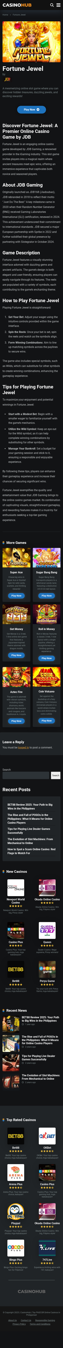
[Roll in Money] (47, 623)
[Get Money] (16, 623)
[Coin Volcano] (47, 685)
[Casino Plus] (15, 938)
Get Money (16, 629)
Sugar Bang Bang (46, 572)
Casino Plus (16, 942)
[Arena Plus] (15, 1180)
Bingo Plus (15, 1259)
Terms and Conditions (40, 1324)
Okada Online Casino (47, 899)
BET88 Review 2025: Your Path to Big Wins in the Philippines (30, 806)
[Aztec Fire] (16, 686)
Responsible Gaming (45, 1320)
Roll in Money (46, 629)
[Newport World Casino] (15, 895)
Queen (47, 942)
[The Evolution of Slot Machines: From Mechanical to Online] (11, 1089)
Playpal (15, 1223)
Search (7, 769)
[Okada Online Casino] (47, 895)
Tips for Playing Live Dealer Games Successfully (29, 830)
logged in (23, 747)
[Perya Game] (47, 976)
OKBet (47, 1147)
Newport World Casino (16, 901)
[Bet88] (15, 976)
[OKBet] (47, 1143)
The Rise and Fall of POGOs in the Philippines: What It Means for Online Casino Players (30, 818)
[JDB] (7, 79)
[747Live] (47, 1255)
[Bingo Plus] (15, 1255)
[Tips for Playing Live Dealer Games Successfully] (11, 1070)
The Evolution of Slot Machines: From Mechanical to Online (30, 841)
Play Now (30, 109)
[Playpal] (15, 1219)
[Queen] (47, 938)
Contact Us (26, 1320)
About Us (12, 1320)
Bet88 (15, 981)
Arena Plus (15, 1184)
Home (5, 15)
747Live (47, 1259)
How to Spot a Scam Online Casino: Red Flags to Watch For (31, 851)
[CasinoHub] (17, 4)
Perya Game (47, 981)
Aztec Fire (16, 692)
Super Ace (16, 572)
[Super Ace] (16, 566)
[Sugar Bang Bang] (47, 566)
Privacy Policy (19, 1324)
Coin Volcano (46, 691)
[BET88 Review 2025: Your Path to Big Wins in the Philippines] (11, 1031)
